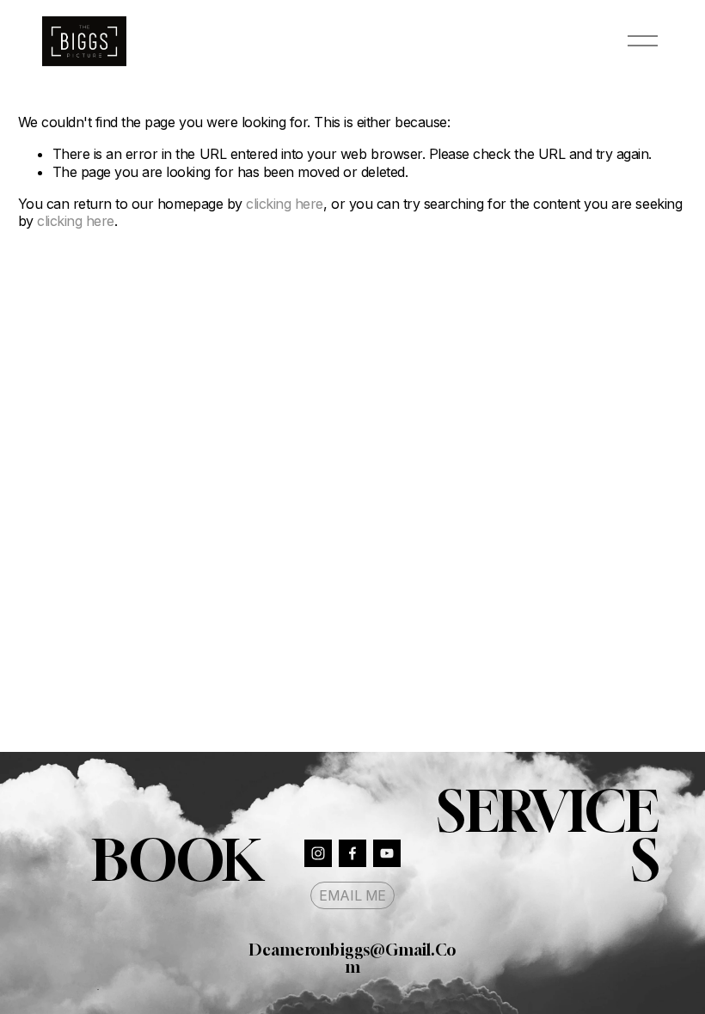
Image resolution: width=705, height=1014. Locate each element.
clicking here (284, 203)
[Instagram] (318, 853)
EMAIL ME (352, 895)
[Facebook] (352, 853)
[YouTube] (387, 853)
